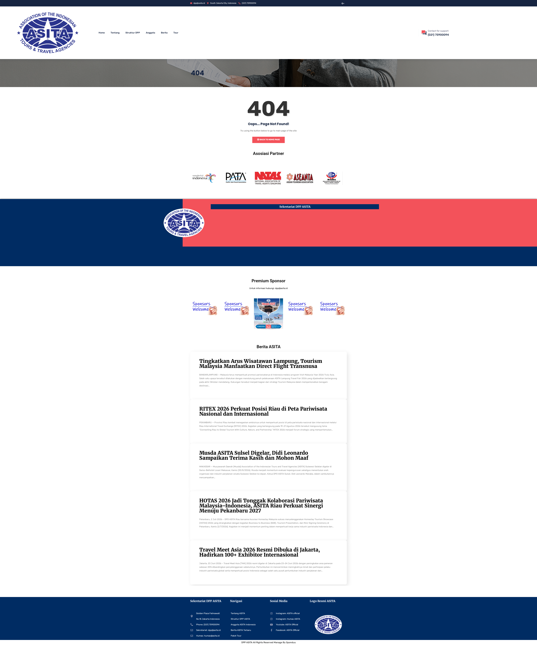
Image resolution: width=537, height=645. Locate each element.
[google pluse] (343, 3)
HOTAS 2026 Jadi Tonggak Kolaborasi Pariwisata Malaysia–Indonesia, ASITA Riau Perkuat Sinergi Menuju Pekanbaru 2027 (261, 505)
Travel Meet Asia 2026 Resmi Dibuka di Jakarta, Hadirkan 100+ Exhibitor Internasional (259, 552)
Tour (175, 32)
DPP (243, 642)
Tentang (115, 32)
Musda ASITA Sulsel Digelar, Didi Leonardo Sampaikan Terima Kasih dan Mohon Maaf (253, 455)
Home (102, 32)
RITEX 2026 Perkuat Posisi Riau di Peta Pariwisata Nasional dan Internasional (263, 411)
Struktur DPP (132, 32)
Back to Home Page (269, 139)
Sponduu (291, 642)
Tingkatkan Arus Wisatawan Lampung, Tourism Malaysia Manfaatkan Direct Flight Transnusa (260, 363)
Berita (164, 32)
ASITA (249, 642)
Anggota (150, 32)
